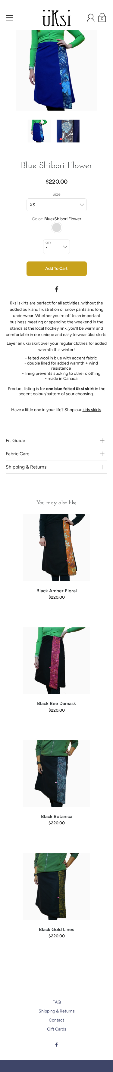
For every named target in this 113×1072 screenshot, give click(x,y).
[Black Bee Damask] (57, 660)
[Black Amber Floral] (57, 547)
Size (56, 194)
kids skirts (92, 409)
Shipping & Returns (57, 1011)
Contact (56, 1020)
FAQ (56, 1002)
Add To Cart (56, 268)
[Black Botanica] (57, 773)
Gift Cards (56, 1029)
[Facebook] (56, 289)
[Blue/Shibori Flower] (56, 227)
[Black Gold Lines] (57, 886)
